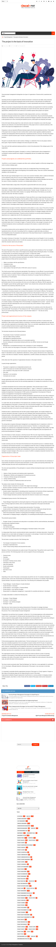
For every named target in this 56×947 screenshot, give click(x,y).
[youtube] (51, 1)
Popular (28, 772)
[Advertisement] (28, 22)
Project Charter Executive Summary (25, 845)
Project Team (20, 931)
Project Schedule (21, 926)
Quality (28, 931)
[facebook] (39, 1)
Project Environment (21, 876)
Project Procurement (22, 907)
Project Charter (20, 842)
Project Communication (22, 854)
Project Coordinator (21, 864)
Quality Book (28, 768)
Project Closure (21, 849)
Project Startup (21, 929)
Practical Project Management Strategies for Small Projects (24, 694)
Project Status (32, 929)
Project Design (20, 869)
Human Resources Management (23, 825)
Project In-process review (23, 885)
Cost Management (21, 821)
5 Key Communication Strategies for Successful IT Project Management (27, 706)
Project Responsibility (22, 924)
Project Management (8, 37)
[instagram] (44, 1)
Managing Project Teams (28, 791)
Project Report (20, 919)
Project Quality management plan (24, 917)
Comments (35, 772)
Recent (20, 772)
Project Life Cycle (30, 888)
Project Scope (32, 926)
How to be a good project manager (30, 786)
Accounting (19, 816)
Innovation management (22, 828)
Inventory (33, 828)
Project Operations (21, 900)
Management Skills (31, 833)
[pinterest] (54, 1)
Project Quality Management (23, 914)
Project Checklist (21, 847)
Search (35, 744)
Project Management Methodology (24, 893)
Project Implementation (22, 883)
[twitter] (37, 1)
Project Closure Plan (22, 852)
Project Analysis (21, 840)
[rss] (46, 1)
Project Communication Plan (23, 857)
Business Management (22, 818)
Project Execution (21, 881)
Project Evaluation (21, 878)
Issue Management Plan (22, 830)
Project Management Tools (23, 895)
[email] (49, 1)
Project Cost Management (23, 866)
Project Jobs (20, 888)
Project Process (21, 905)
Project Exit (31, 881)
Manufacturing (20, 837)
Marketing (30, 837)
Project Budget (32, 840)
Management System (21, 835)
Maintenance (20, 833)
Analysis (28, 816)
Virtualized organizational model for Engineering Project (23, 700)
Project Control (21, 861)
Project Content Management (23, 859)
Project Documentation (22, 873)
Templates (33, 936)
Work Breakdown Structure (23, 938)
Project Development (21, 871)
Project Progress (21, 912)
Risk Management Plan (22, 936)
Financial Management (22, 823)
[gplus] (42, 1)
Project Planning (21, 902)
